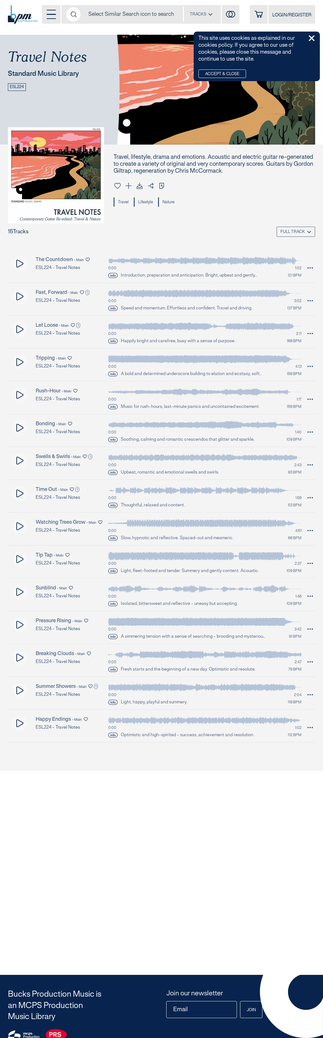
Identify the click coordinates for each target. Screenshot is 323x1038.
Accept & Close (222, 74)
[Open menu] (51, 14)
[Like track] (117, 186)
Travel (123, 202)
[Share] (151, 186)
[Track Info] (113, 275)
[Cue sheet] (162, 186)
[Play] (20, 263)
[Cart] (258, 14)
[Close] (311, 38)
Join (251, 1010)
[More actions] (310, 268)
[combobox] (201, 14)
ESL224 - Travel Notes (58, 268)
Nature (168, 202)
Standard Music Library (43, 74)
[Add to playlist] (128, 186)
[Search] (73, 14)
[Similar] (230, 14)
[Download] (140, 186)
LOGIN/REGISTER (291, 15)
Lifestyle (145, 202)
